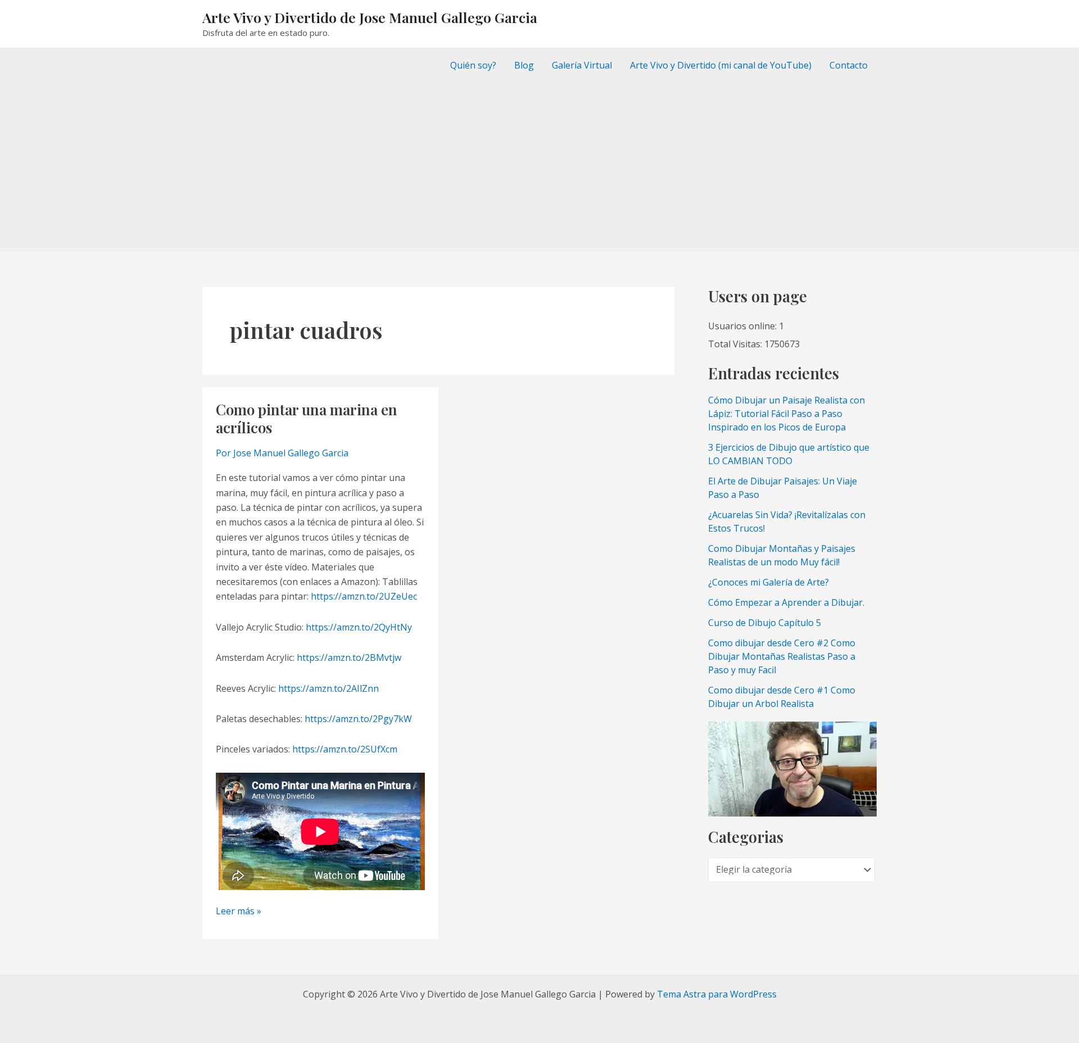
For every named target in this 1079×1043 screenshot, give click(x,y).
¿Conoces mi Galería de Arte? (768, 582)
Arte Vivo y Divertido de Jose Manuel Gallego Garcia (369, 17)
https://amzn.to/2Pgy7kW (358, 719)
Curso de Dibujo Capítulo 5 (764, 622)
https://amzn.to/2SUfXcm (344, 749)
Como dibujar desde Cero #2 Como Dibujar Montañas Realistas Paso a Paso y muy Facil (781, 656)
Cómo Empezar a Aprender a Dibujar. (786, 602)
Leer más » (238, 911)
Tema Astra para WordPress (717, 994)
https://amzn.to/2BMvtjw (349, 657)
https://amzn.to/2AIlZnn (328, 688)
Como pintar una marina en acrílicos (306, 418)
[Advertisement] (539, 166)
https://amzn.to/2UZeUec (364, 596)
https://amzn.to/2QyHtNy (359, 627)
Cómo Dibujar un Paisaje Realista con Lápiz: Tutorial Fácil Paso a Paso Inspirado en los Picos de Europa (786, 413)
